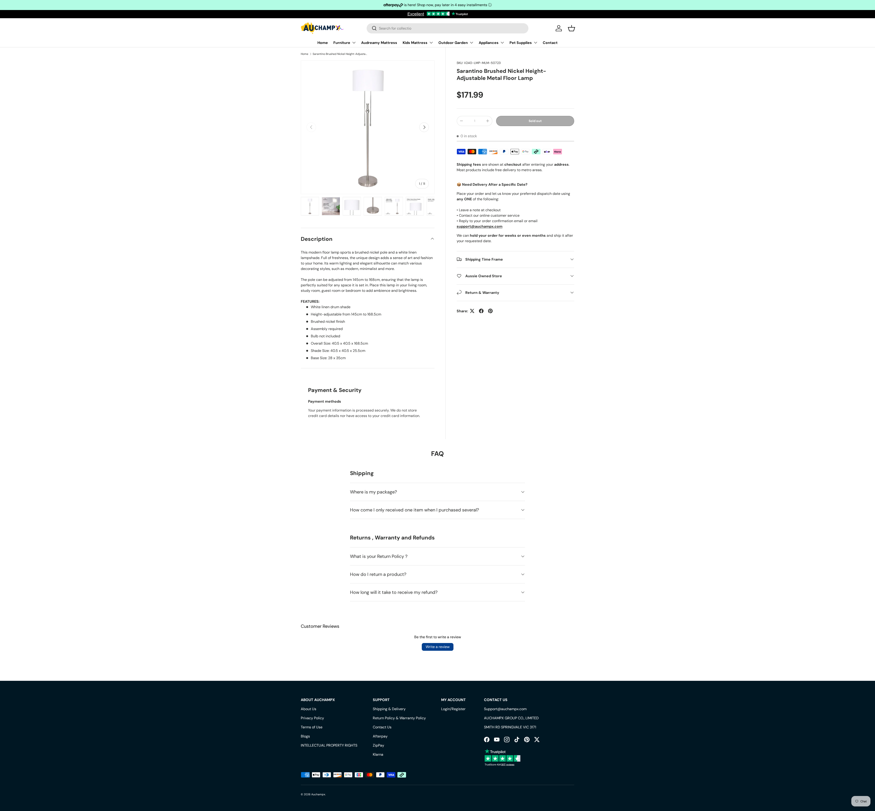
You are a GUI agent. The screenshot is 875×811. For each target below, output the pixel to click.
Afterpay (380, 736)
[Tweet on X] (472, 310)
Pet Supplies (521, 42)
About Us (308, 709)
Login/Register (453, 709)
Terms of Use (311, 727)
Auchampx (318, 794)
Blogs (305, 736)
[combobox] (447, 28)
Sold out (535, 121)
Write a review (438, 646)
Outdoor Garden (453, 42)
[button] (571, 28)
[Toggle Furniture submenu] (354, 42)
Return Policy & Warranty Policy (399, 718)
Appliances (489, 42)
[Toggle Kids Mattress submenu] (431, 42)
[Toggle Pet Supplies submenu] (535, 42)
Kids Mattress (415, 42)
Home (322, 42)
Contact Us (382, 727)
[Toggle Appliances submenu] (502, 42)
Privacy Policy (312, 718)
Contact (550, 42)
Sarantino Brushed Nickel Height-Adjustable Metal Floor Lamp (340, 54)
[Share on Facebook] (481, 310)
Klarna (378, 754)
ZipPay (378, 745)
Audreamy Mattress (379, 42)
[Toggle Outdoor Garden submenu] (471, 42)
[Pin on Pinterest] (490, 310)
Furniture (341, 42)
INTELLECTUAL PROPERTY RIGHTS (329, 745)
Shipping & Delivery (389, 709)
